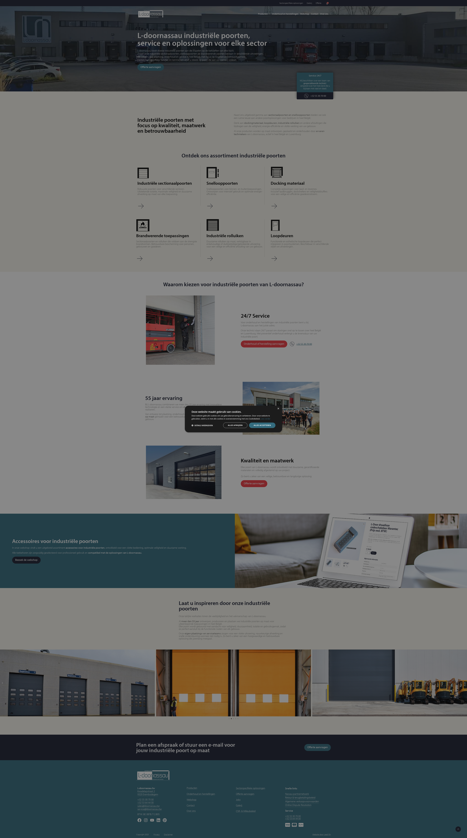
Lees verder (265, 418)
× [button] (278, 408)
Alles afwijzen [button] (235, 425)
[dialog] (233, 419)
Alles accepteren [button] (262, 425)
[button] (202, 425)
